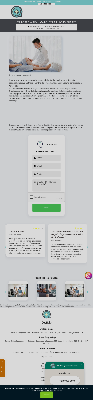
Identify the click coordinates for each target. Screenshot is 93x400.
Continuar (46, 395)
